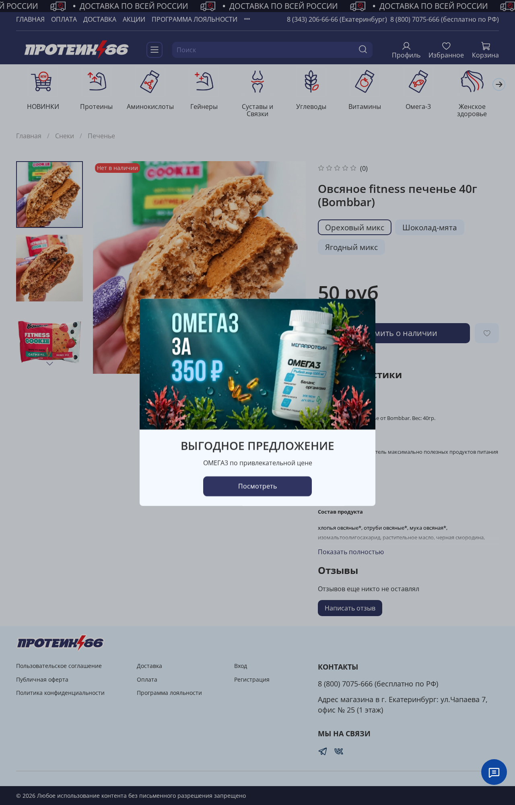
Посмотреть (257, 486)
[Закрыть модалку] (361, 313)
